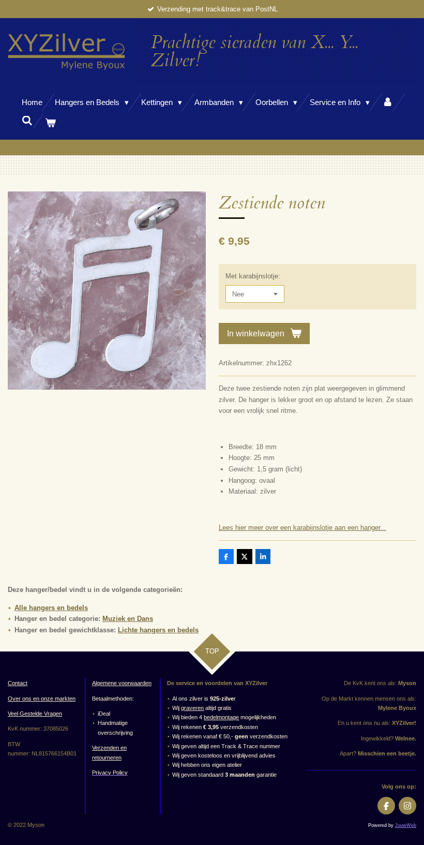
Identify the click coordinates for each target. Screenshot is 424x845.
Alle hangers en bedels (51, 608)
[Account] (387, 102)
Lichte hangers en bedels (158, 630)
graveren (192, 708)
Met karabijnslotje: (252, 276)
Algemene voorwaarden (122, 683)
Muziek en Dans (127, 618)
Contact (17, 683)
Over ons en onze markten (41, 698)
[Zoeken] (27, 121)
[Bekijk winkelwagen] (50, 123)
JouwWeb (405, 825)
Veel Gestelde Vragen (35, 713)
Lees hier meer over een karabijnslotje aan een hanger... (302, 527)
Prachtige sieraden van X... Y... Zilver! (254, 51)
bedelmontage (221, 717)
